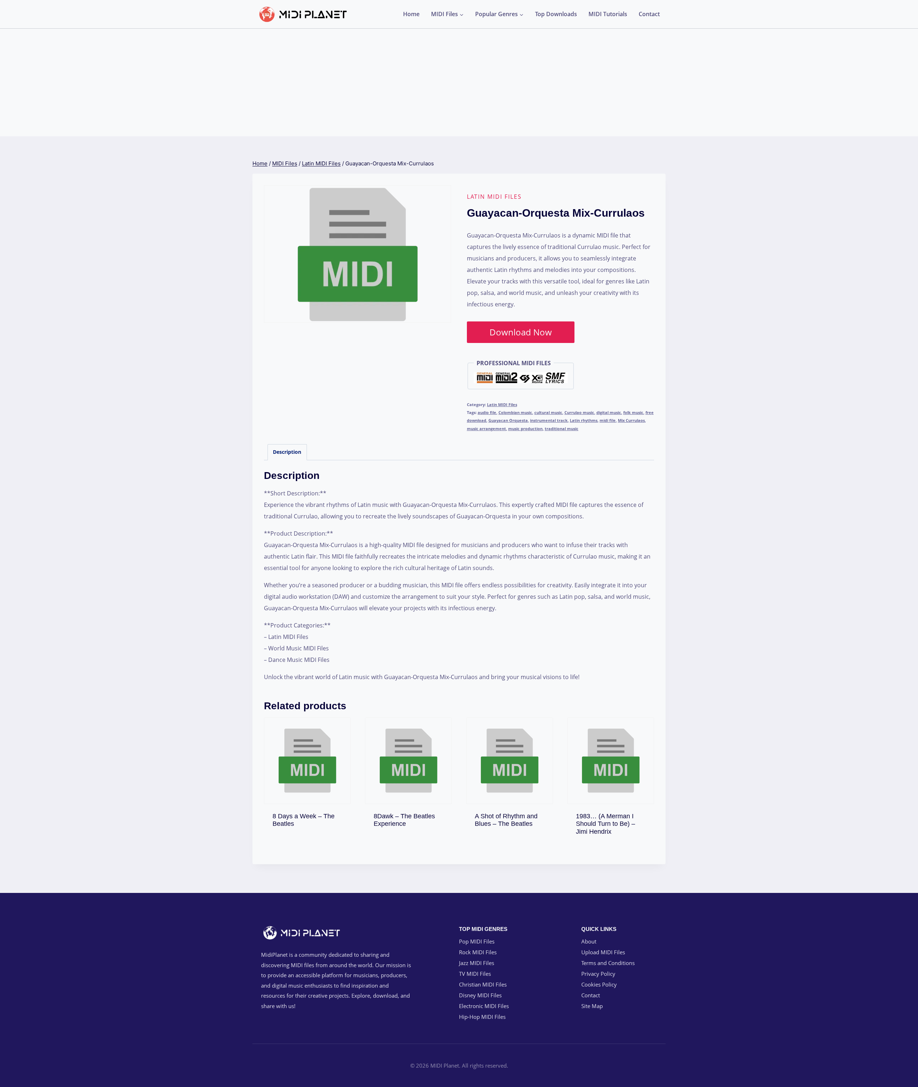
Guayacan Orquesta (508, 420)
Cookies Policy (599, 984)
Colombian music (515, 412)
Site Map (592, 1006)
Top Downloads (556, 14)
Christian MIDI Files (483, 984)
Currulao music (579, 412)
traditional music (561, 428)
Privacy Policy (598, 973)
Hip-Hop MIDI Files (482, 1016)
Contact (649, 14)
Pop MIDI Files (477, 941)
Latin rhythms (583, 420)
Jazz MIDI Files (476, 962)
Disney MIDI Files (480, 995)
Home (411, 14)
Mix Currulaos (631, 420)
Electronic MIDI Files (484, 1006)
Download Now (520, 332)
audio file (487, 412)
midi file (608, 420)
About (588, 941)
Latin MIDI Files (494, 197)
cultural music (548, 412)
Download (307, 822)
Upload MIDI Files (603, 952)
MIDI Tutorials (607, 14)
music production (525, 428)
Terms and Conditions (608, 962)
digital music (608, 412)
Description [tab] (287, 451)
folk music (633, 412)
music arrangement (486, 428)
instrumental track (549, 420)
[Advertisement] (459, 82)
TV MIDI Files (475, 973)
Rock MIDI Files (478, 952)
